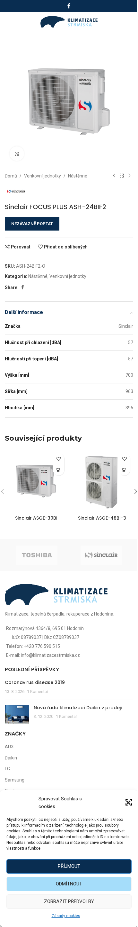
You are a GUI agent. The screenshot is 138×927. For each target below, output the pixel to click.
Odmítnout (69, 884)
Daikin (11, 757)
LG (7, 768)
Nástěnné (77, 175)
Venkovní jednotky (42, 175)
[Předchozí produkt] (114, 176)
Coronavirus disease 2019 (35, 682)
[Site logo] (69, 21)
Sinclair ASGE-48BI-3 (102, 518)
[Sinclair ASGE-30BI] (36, 481)
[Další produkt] (129, 176)
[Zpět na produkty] (121, 176)
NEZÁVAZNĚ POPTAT (32, 223)
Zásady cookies (66, 916)
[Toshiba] (37, 555)
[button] (128, 802)
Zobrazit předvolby (69, 901)
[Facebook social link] (69, 6)
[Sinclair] (101, 555)
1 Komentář (37, 691)
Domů (11, 175)
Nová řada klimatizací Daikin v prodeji (78, 707)
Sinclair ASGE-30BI (36, 518)
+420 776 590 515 (42, 646)
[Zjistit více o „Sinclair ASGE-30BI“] (58, 469)
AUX (9, 746)
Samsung (14, 779)
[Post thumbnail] (17, 714)
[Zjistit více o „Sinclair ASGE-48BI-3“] (124, 469)
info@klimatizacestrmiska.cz (50, 655)
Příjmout (69, 866)
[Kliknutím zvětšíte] (17, 153)
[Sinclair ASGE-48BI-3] (102, 481)
